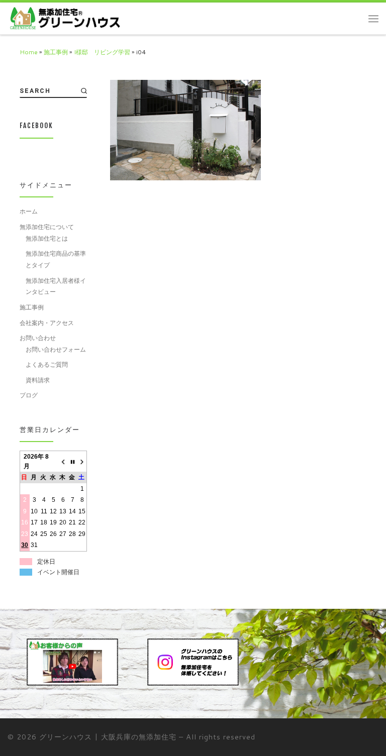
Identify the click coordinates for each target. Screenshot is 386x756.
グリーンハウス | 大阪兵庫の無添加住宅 (107, 736)
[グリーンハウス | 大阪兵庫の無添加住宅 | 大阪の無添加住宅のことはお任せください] (65, 18)
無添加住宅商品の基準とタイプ (56, 259)
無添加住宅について (47, 227)
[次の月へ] (82, 461)
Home (29, 52)
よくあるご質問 (47, 364)
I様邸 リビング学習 (102, 52)
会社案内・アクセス (47, 322)
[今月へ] (72, 461)
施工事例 (56, 52)
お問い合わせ (38, 338)
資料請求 (38, 380)
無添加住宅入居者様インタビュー (56, 286)
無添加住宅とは (47, 238)
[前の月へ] (63, 461)
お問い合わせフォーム (56, 349)
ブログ (29, 395)
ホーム (29, 211)
